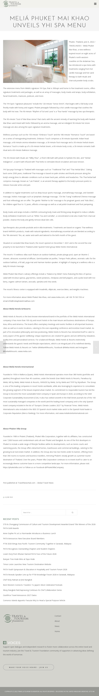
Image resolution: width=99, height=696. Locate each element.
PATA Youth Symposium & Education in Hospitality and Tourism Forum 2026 (35, 569)
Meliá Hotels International (66, 247)
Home (57, 631)
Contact (58, 616)
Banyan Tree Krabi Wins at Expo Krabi (19, 559)
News (57, 626)
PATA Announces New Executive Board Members (23, 538)
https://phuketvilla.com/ (13, 467)
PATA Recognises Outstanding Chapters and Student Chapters (29, 549)
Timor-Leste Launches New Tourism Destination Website (27, 564)
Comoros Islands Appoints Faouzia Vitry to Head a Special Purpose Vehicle (34, 600)
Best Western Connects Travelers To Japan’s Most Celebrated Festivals (32, 585)
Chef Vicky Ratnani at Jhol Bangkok (17, 580)
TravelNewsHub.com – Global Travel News (35, 483)
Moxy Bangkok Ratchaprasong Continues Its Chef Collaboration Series (32, 590)
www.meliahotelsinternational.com (73, 413)
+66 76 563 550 (75, 297)
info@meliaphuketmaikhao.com (21, 301)
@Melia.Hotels (69, 347)
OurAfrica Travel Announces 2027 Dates (20, 595)
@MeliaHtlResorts (45, 347)
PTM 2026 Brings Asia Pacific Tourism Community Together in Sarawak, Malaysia (37, 543)
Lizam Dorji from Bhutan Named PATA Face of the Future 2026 (29, 554)
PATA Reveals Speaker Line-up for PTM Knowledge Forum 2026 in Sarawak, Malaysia (39, 574)
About (57, 621)
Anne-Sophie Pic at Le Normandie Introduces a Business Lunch (29, 533)
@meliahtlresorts (10, 351)
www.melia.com (58, 297)
